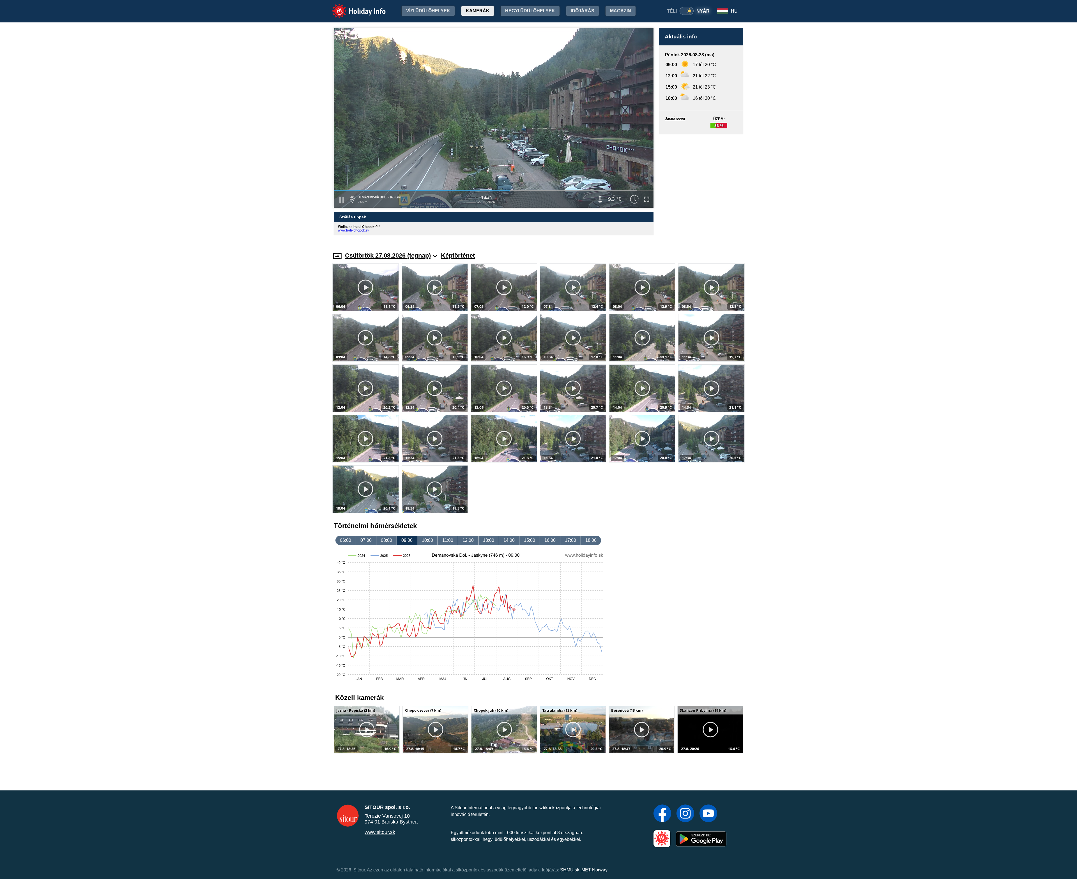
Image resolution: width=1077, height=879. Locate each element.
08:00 (386, 540)
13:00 (488, 540)
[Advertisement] (701, 187)
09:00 (407, 540)
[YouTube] (708, 814)
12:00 (468, 540)
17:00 (570, 540)
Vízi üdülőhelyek (428, 10)
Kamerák (477, 10)
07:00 (366, 540)
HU (734, 11)
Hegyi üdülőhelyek (530, 10)
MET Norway (594, 870)
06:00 (345, 540)
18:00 (591, 540)
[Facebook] (662, 814)
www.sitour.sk (380, 832)
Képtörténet (458, 255)
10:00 (427, 540)
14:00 (509, 540)
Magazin (620, 10)
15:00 (529, 540)
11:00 (447, 540)
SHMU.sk (569, 870)
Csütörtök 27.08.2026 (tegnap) (388, 255)
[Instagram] (685, 814)
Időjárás (582, 10)
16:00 (550, 540)
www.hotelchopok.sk (353, 230)
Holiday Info (353, 7)
